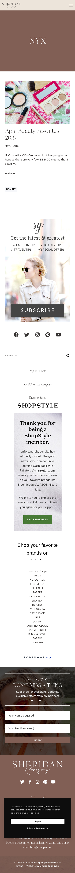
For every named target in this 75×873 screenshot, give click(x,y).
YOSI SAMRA (37, 609)
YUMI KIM (37, 642)
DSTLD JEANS (37, 613)
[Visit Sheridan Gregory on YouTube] (58, 335)
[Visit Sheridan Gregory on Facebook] (16, 335)
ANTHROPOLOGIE (37, 625)
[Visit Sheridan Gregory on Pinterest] (47, 335)
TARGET (37, 592)
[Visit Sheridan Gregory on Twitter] (26, 335)
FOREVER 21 (37, 583)
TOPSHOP (37, 604)
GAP (37, 617)
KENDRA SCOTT (37, 634)
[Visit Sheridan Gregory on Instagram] (37, 335)
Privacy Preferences (37, 828)
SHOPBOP (37, 600)
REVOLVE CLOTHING (37, 629)
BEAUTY (11, 189)
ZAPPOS (38, 638)
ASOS (37, 575)
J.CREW (37, 621)
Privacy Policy (53, 862)
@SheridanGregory (40, 384)
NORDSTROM (37, 579)
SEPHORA (37, 588)
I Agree (37, 821)
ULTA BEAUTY (37, 596)
